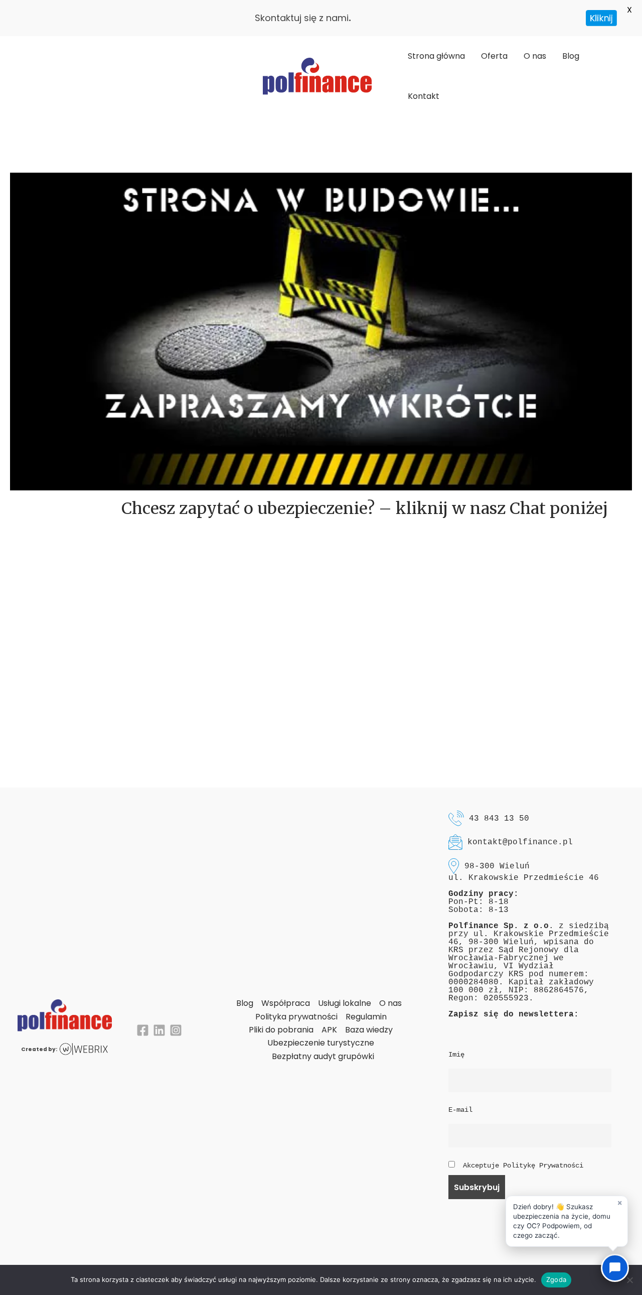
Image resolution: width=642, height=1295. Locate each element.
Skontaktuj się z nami (302, 18)
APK (329, 1029)
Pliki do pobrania (281, 1029)
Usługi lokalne (344, 1003)
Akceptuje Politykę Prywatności (523, 1165)
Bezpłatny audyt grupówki (323, 1056)
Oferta (494, 56)
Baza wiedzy (369, 1029)
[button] (567, 1221)
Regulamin (366, 1016)
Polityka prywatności (296, 1016)
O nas (535, 56)
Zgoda (556, 1279)
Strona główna (436, 56)
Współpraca (285, 1003)
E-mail (460, 1110)
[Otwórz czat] (615, 1268)
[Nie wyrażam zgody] (629, 1280)
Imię (456, 1055)
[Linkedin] (159, 1030)
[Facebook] (142, 1030)
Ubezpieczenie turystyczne (320, 1043)
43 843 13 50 (499, 818)
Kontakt (423, 96)
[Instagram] (176, 1030)
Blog (570, 56)
